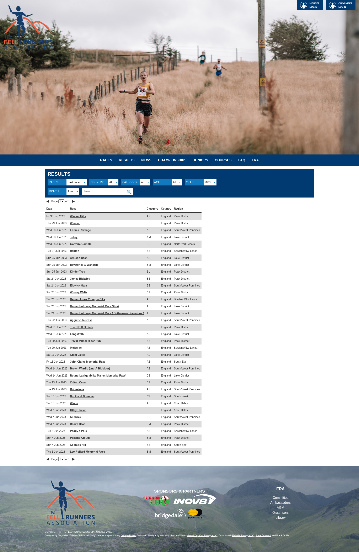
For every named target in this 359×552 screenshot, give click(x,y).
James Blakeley (80, 278)
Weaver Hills (78, 216)
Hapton (74, 250)
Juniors (200, 160)
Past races (74, 182)
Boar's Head (77, 424)
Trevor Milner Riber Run (85, 340)
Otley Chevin (78, 410)
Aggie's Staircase (81, 320)
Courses (223, 160)
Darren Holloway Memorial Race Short (94, 306)
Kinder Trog (77, 271)
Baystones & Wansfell (84, 264)
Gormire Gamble (80, 244)
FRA (255, 160)
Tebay (73, 237)
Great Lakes (77, 354)
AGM (280, 507)
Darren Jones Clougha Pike (87, 299)
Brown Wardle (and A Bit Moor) (90, 368)
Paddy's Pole (78, 430)
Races (106, 160)
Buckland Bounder (82, 396)
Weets (74, 403)
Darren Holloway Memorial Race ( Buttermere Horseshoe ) (107, 313)
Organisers (280, 512)
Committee (281, 497)
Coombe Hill (78, 444)
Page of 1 (61, 201)
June (70, 191)
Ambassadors (280, 502)
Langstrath (77, 334)
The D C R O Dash (81, 327)
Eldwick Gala (78, 285)
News (146, 160)
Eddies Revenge (80, 230)
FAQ (241, 160)
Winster (75, 223)
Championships (172, 160)
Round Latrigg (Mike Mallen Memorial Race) (98, 375)
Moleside (76, 347)
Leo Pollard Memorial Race (87, 451)
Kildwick (75, 417)
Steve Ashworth (263, 535)
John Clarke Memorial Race (87, 361)
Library (280, 517)
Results (127, 160)
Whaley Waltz (78, 292)
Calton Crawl (78, 382)
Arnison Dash (78, 257)
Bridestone (77, 389)
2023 (207, 182)
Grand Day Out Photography (201, 535)
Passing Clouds (80, 437)
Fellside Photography (242, 535)
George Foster (128, 535)
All (110, 182)
